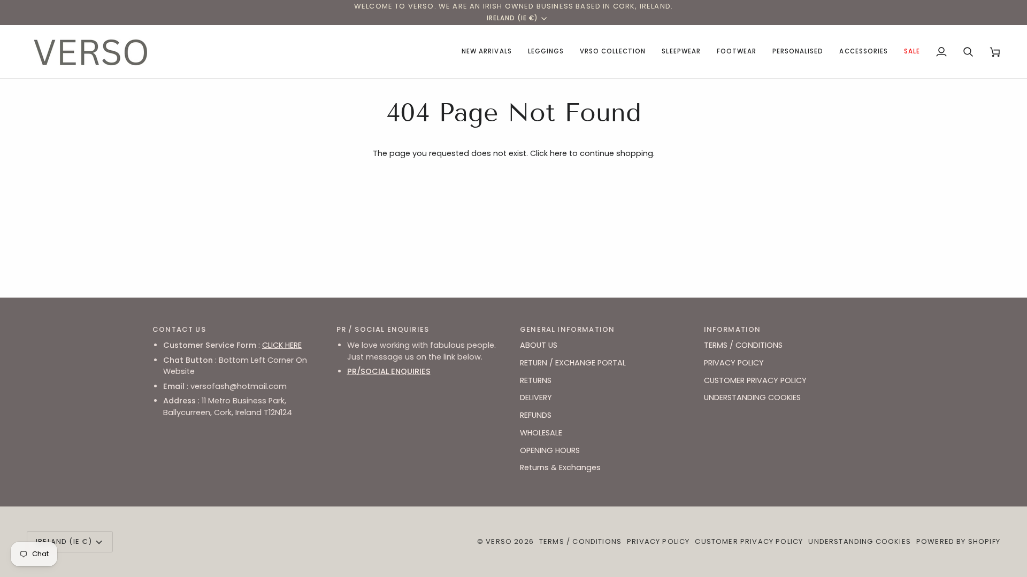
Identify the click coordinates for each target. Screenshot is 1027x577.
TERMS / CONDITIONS (743, 345)
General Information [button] (567, 329)
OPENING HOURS (550, 450)
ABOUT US (538, 345)
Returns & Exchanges (560, 467)
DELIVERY (536, 397)
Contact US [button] (179, 329)
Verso (499, 541)
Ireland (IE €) (513, 18)
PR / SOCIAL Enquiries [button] (383, 329)
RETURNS (535, 380)
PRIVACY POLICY (734, 362)
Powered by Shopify (958, 541)
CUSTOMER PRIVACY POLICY (755, 380)
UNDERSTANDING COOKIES (752, 397)
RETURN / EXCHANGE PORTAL (573, 362)
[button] (546, 51)
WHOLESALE (541, 432)
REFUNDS (535, 415)
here (558, 153)
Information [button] (732, 329)
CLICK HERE (282, 345)
